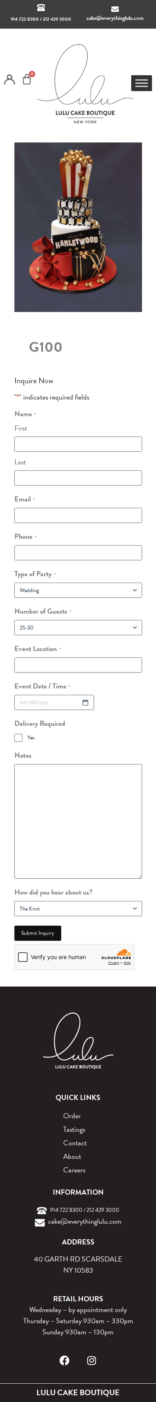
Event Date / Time (42, 686)
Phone (25, 536)
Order (72, 1115)
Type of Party (35, 573)
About (72, 1156)
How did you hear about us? (53, 892)
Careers (74, 1169)
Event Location (37, 648)
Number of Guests (42, 611)
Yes (30, 738)
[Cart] (26, 79)
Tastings (74, 1129)
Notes (23, 755)
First (20, 428)
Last (20, 461)
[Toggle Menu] (141, 83)
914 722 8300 (25, 19)
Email (24, 498)
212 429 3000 (57, 19)
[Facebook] (65, 1360)
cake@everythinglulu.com (115, 18)
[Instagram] (92, 1360)
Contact (75, 1142)
